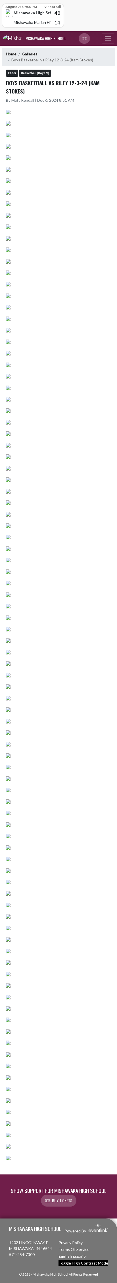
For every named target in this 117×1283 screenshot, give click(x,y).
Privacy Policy (70, 1242)
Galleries (29, 53)
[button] (84, 38)
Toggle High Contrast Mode (83, 1263)
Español (80, 1256)
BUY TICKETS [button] (62, 1200)
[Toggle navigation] (108, 38)
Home (11, 53)
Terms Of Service (73, 1249)
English (65, 1256)
